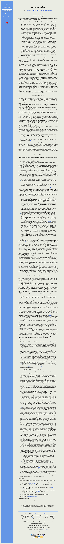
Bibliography (32, 496)
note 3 (49, 221)
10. (21, 473)
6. (21, 407)
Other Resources (7, 10)
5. (21, 401)
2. (21, 363)
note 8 (49, 252)
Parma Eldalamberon (42, 486)
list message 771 (28, 501)
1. (21, 350)
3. (21, 379)
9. (21, 471)
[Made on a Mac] (33, 535)
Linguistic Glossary (7, 16)
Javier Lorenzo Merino (46, 10)
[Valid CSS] (40, 537)
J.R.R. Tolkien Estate (36, 517)
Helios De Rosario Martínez (32, 10)
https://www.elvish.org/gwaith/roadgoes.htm (36, 366)
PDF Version (7, 25)
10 (25, 241)
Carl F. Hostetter (45, 529)
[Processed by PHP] (43, 535)
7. (21, 423)
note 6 (39, 467)
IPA (7, 19)
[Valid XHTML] (35, 537)
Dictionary (7, 13)
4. (21, 393)
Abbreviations (7, 7)
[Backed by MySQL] (39, 535)
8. (21, 433)
